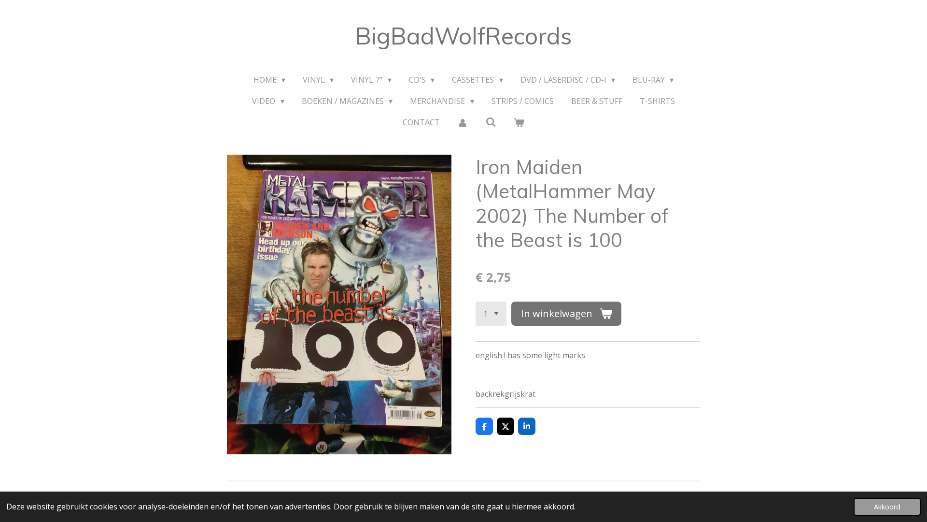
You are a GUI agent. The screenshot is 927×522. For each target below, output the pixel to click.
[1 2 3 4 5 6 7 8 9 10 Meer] (491, 314)
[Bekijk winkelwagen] (519, 122)
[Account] (462, 122)
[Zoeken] (490, 122)
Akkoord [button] (887, 506)
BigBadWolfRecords (463, 35)
